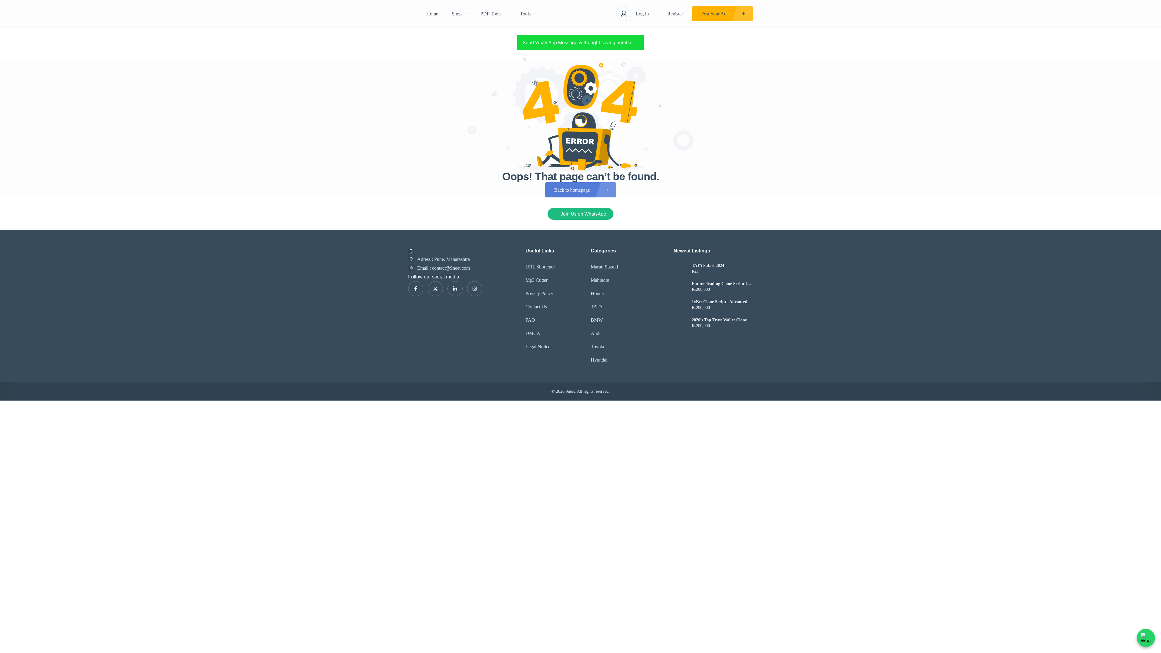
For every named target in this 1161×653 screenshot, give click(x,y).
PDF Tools (490, 13)
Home (432, 13)
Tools (525, 13)
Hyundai (599, 359)
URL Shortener (540, 266)
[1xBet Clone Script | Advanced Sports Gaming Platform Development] (680, 305)
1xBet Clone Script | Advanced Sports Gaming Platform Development (719, 302)
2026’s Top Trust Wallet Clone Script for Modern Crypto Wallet (722, 320)
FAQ (530, 320)
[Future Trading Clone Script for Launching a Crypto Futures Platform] (680, 287)
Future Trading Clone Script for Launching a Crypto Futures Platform (721, 284)
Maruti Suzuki (604, 266)
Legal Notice (537, 346)
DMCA (532, 333)
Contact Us (536, 306)
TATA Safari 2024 (708, 266)
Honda (597, 293)
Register (675, 13)
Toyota (597, 346)
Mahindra (600, 280)
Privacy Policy (539, 293)
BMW (597, 320)
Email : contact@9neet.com (443, 268)
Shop (457, 13)
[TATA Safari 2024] (680, 269)
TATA (597, 306)
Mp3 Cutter (536, 280)
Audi (595, 333)
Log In (642, 13)
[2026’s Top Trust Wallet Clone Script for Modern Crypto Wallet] (680, 323)
